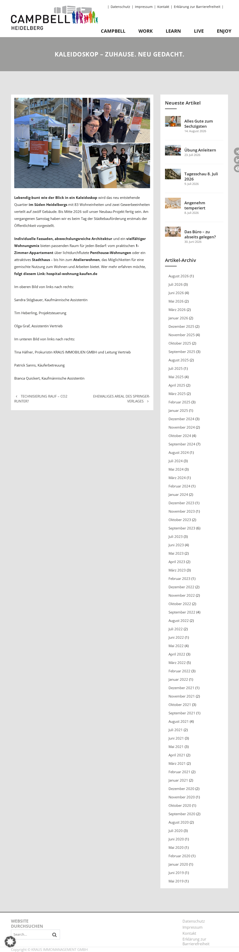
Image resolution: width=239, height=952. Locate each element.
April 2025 (177, 385)
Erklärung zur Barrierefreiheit (197, 7)
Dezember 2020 (181, 788)
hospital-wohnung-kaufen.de (71, 273)
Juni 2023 (176, 545)
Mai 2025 (176, 376)
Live (199, 31)
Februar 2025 (179, 402)
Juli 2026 (176, 284)
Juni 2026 (176, 292)
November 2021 (182, 696)
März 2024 (177, 477)
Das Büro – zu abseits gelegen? (200, 234)
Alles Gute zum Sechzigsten (198, 124)
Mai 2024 (176, 469)
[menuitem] (121, 7)
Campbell (113, 31)
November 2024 (182, 427)
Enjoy (224, 31)
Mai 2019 (176, 881)
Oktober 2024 (180, 435)
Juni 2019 (176, 872)
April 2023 (177, 561)
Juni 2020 (176, 839)
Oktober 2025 (180, 343)
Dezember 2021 (181, 687)
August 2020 (179, 822)
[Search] (54, 935)
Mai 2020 (176, 847)
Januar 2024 (178, 494)
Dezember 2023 (181, 503)
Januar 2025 (178, 410)
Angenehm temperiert (194, 205)
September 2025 (182, 351)
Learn (173, 31)
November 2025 (182, 334)
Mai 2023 (176, 553)
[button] (10, 941)
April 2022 (177, 654)
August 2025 (179, 360)
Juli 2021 (176, 729)
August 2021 (179, 721)
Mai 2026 (176, 301)
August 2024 (179, 452)
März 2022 (177, 662)
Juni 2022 (176, 637)
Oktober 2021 (180, 704)
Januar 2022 (178, 679)
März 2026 (177, 309)
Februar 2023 (179, 578)
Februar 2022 (179, 671)
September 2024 (182, 444)
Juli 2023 (176, 536)
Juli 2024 (176, 460)
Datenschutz (120, 7)
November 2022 (182, 595)
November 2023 (182, 511)
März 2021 (177, 763)
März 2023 (177, 570)
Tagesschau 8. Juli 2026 (201, 176)
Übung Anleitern (200, 150)
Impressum (144, 7)
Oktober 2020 (180, 805)
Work (145, 31)
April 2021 (177, 755)
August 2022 (179, 620)
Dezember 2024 (181, 418)
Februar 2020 (179, 855)
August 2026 (179, 276)
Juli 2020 (176, 830)
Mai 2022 (176, 645)
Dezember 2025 (181, 326)
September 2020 (182, 813)
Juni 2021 (176, 738)
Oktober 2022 (180, 603)
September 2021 (182, 713)
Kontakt (163, 7)
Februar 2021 (179, 771)
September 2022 (182, 612)
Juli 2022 (176, 629)
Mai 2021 (176, 746)
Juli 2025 (176, 368)
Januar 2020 (178, 864)
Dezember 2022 (181, 587)
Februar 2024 (179, 486)
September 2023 (182, 528)
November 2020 (182, 797)
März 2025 (177, 393)
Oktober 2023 (180, 519)
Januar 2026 (178, 318)
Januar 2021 (178, 780)
